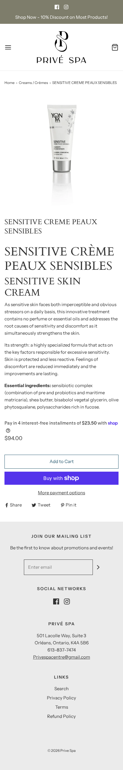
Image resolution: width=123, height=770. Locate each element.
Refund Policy (61, 716)
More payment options (61, 492)
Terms (61, 707)
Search (61, 688)
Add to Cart (62, 461)
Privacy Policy (61, 698)
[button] (61, 151)
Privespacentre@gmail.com (61, 657)
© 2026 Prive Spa (61, 750)
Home (9, 82)
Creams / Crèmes (33, 82)
